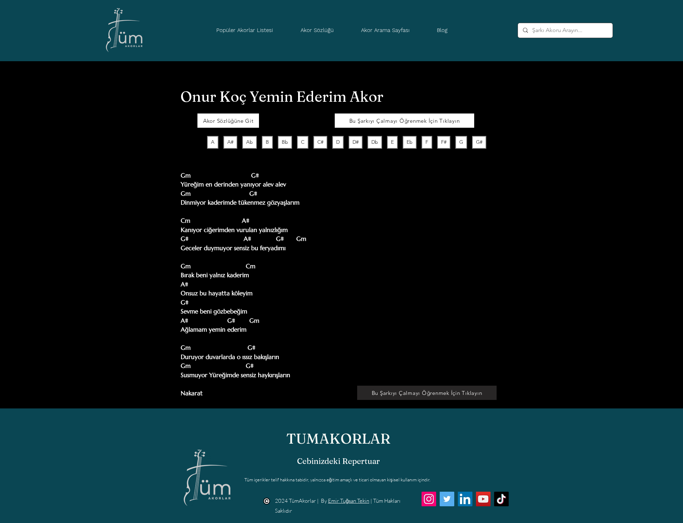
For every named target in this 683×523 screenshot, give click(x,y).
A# (230, 142)
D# (356, 142)
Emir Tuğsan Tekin (348, 500)
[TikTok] (501, 499)
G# (479, 142)
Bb (285, 142)
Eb (410, 142)
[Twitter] (447, 499)
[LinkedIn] (465, 499)
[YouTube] (483, 499)
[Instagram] (429, 499)
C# (320, 142)
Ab (249, 142)
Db (374, 142)
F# (443, 142)
